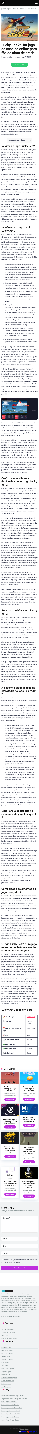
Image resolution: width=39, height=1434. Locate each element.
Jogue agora (19, 65)
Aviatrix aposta (6, 1387)
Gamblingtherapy (24, 1429)
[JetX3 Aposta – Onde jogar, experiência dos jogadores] (29, 1144)
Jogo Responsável (7, 1329)
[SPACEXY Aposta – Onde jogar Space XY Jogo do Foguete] (29, 1178)
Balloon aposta (6, 1384)
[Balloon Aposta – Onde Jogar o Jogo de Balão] (29, 1083)
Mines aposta (6, 1375)
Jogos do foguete (6, 8)
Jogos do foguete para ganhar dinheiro (14, 1399)
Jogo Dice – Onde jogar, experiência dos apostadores (10, 1183)
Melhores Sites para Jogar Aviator (12, 1396)
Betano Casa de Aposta (9, 1378)
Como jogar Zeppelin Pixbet (10, 1411)
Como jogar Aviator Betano (10, 1417)
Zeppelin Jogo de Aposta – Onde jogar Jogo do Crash (10, 1149)
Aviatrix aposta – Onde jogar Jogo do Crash (10, 1089)
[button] (28, 140)
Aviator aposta (6, 1347)
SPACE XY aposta (7, 1359)
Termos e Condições (8, 1332)
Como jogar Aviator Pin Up (10, 1405)
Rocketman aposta (7, 1381)
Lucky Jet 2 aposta (7, 1369)
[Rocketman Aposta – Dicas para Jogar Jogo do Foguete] (10, 1116)
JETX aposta (5, 1356)
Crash (29, 1017)
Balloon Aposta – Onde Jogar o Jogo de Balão (29, 1089)
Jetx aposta (5, 1365)
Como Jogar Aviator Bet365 (10, 1414)
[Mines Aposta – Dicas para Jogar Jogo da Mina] (29, 1114)
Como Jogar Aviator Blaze (10, 1420)
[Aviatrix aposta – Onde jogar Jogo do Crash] (10, 1083)
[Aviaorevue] (3, 2)
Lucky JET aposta (7, 1353)
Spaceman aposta (7, 1350)
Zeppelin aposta (6, 1372)
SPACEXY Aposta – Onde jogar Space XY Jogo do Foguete (29, 1184)
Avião (33, 1017)
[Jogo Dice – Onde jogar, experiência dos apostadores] (10, 1178)
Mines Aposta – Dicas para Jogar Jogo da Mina (29, 1119)
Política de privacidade (9, 1338)
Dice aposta (5, 1362)
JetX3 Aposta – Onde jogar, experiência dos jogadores (29, 1150)
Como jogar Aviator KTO (9, 1402)
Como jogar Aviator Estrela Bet (11, 1408)
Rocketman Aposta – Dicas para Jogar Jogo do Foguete (10, 1121)
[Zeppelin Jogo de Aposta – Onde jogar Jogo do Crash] (10, 1143)
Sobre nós (4, 1335)
